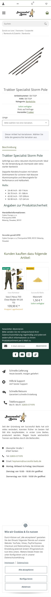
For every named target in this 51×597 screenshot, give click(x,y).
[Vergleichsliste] (32, 4)
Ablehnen (26, 587)
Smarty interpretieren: (12, 510)
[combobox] (25, 123)
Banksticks (30, 101)
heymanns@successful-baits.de (26, 461)
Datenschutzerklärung (12, 334)
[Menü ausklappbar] (3, 13)
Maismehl (37, 296)
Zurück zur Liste (8, 30)
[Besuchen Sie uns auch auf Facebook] (15, 354)
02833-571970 (28, 404)
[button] (18, 3)
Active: (5, 498)
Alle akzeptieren (26, 570)
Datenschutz (22, 562)
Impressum (9, 562)
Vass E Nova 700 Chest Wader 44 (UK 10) (13, 299)
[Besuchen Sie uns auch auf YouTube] (22, 354)
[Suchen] (46, 24)
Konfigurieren (26, 579)
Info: (4, 486)
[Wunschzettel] (46, 4)
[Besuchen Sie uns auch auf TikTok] (35, 354)
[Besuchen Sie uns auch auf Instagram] (29, 354)
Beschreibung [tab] (9, 147)
